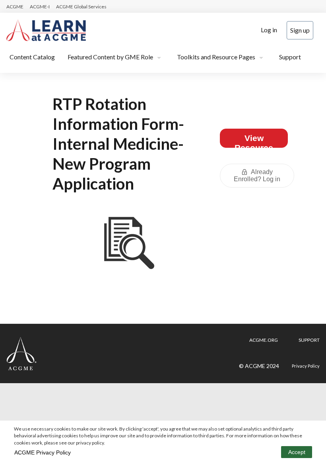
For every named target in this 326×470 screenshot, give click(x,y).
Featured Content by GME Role (110, 57)
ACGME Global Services (81, 7)
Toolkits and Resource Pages (216, 57)
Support (290, 57)
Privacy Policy (306, 365)
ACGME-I (40, 7)
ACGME (14, 7)
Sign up (300, 30)
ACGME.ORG (263, 340)
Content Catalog (32, 57)
